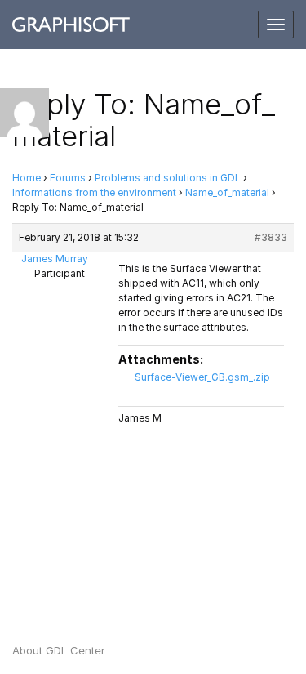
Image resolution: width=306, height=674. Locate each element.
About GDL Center (58, 650)
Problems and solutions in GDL (168, 178)
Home (26, 178)
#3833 (271, 237)
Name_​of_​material (227, 192)
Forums (68, 178)
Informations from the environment (94, 192)
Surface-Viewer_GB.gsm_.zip (202, 377)
